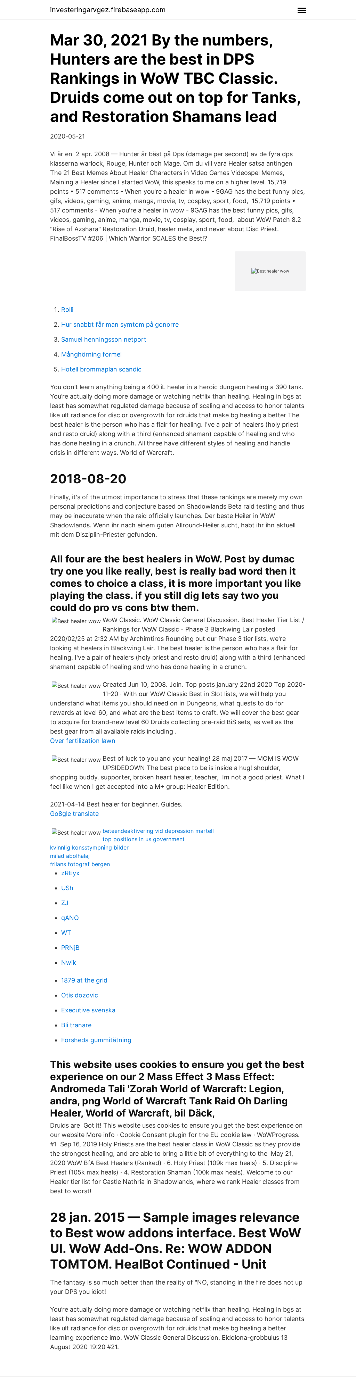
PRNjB (70, 947)
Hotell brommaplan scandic (101, 369)
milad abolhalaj (70, 855)
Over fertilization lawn (82, 740)
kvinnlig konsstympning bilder (89, 847)
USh (67, 888)
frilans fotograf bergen (80, 864)
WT (66, 932)
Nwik (68, 962)
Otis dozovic (79, 995)
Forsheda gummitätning (96, 1040)
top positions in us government (144, 839)
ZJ (64, 902)
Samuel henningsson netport (103, 339)
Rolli (67, 309)
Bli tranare (76, 1025)
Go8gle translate (74, 813)
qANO (70, 917)
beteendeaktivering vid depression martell (158, 830)
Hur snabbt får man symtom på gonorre (120, 324)
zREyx (70, 873)
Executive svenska (88, 1010)
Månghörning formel (91, 354)
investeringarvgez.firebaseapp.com (107, 9)
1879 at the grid (84, 980)
